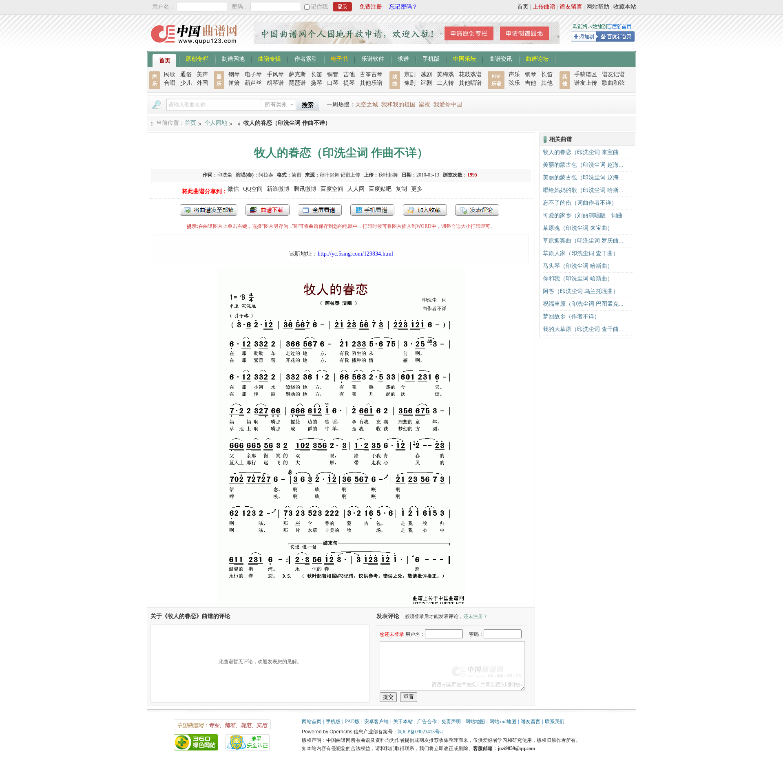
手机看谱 (372, 210)
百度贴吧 (380, 189)
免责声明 (451, 721)
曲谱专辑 (269, 58)
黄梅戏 (445, 74)
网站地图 (475, 721)
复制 (401, 189)
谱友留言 (571, 7)
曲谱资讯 (500, 58)
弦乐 (514, 83)
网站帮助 (597, 7)
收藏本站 (624, 7)
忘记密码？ (403, 7)
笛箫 (234, 83)
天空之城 (366, 105)
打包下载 (268, 210)
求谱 (403, 58)
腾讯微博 (305, 189)
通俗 (186, 74)
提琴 (349, 83)
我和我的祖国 (398, 105)
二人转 (445, 83)
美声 (202, 74)
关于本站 (403, 721)
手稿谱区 (585, 74)
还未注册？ (475, 616)
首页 (523, 7)
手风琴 (275, 74)
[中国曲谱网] (195, 47)
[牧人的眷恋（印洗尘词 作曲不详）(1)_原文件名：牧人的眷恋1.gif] (341, 603)
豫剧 (410, 83)
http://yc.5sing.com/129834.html (355, 254)
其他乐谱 (371, 83)
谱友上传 (585, 83)
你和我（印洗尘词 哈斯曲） (578, 279)
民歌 (169, 74)
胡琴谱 (275, 83)
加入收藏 (425, 210)
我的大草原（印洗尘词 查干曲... (583, 329)
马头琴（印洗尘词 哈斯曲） (578, 266)
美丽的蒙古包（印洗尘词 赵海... (583, 165)
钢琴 (234, 74)
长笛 (316, 74)
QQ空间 (253, 189)
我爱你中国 (448, 105)
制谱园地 (233, 58)
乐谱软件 (372, 58)
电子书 (339, 58)
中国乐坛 (464, 58)
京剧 (410, 74)
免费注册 (370, 7)
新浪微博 (278, 189)
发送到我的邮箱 (208, 210)
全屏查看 (320, 210)
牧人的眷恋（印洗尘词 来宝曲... (583, 152)
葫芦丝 (253, 83)
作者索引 (305, 58)
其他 (547, 83)
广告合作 (427, 721)
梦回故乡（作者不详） (571, 316)
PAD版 (352, 721)
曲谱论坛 (537, 58)
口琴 (332, 83)
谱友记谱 (613, 74)
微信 (233, 189)
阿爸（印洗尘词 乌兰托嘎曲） (581, 291)
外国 (202, 83)
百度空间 (332, 189)
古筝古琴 (371, 74)
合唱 (169, 83)
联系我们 (554, 721)
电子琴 (253, 74)
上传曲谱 (544, 7)
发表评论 (477, 210)
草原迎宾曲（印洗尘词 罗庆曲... (583, 241)
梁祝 (424, 105)
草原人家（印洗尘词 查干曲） (581, 253)
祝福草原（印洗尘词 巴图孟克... (583, 304)
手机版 (431, 58)
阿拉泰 (266, 175)
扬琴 (316, 83)
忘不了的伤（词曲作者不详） (580, 203)
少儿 (186, 83)
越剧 (426, 74)
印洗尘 (224, 175)
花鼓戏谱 (470, 74)
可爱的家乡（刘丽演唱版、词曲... (585, 215)
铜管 (332, 74)
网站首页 (311, 721)
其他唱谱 (470, 83)
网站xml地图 (502, 721)
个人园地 (215, 123)
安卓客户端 (376, 721)
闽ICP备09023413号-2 (421, 732)
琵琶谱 (297, 83)
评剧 (426, 83)
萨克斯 (297, 74)
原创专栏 (197, 58)
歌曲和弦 (613, 83)
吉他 (349, 74)
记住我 (319, 7)
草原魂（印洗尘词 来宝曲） (578, 228)
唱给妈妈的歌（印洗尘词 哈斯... (583, 190)
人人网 (356, 189)
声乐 (514, 74)
